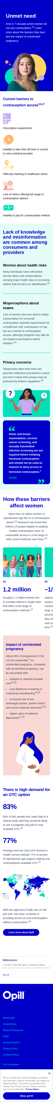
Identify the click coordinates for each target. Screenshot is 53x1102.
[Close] (49, 1073)
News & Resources (13, 1030)
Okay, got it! (26, 1096)
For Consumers (11, 1064)
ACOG (13, 477)
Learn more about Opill (21, 932)
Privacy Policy (10, 1048)
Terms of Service (11, 1042)
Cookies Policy (11, 1054)
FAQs (6, 1036)
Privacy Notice (32, 1089)
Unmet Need (9, 1024)
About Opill (9, 1018)
